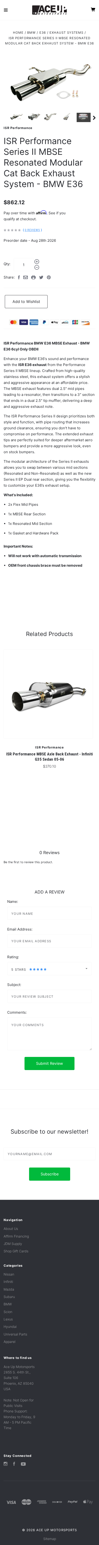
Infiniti (8, 1282)
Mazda (9, 1289)
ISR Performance (18, 128)
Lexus (8, 1319)
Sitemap (49, 1539)
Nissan (9, 1274)
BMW (8, 1304)
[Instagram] (5, 1464)
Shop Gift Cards (16, 1251)
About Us (11, 1229)
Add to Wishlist (26, 301)
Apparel (9, 1342)
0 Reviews (32, 230)
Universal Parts (15, 1334)
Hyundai (10, 1326)
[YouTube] (23, 1464)
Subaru (9, 1297)
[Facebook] (14, 1464)
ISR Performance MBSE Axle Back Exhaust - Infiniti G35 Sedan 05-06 (49, 756)
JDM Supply (13, 1244)
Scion (8, 1312)
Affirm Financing (16, 1236)
